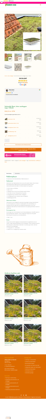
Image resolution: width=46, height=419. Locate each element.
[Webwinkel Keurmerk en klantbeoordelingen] (20, 155)
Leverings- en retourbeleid (30, 359)
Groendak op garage (29, 372)
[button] (39, 16)
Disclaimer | (20, 397)
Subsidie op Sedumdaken (30, 361)
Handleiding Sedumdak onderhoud (12, 389)
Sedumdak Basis (32, 160)
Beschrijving (8, 173)
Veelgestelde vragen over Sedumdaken (33, 367)
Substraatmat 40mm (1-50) (13, 123)
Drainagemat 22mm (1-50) (13, 127)
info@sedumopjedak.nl (10, 366)
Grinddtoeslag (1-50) (12, 131)
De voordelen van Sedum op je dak (32, 365)
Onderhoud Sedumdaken (30, 369)
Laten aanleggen (10, 75)
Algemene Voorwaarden (36, 397)
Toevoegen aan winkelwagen (23, 144)
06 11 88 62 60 (8, 364)
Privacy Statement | (27, 397)
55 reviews (25, 82)
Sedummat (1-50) (11, 119)
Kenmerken (17, 173)
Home (6, 75)
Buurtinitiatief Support (29, 363)
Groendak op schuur (29, 370)
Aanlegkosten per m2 (12, 135)
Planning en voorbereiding (10, 377)
